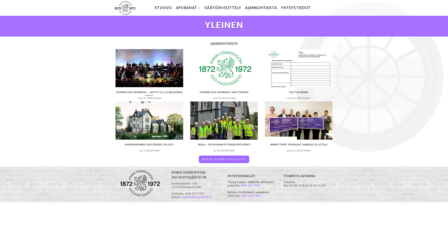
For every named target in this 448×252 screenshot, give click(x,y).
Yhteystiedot (296, 8)
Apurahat (186, 8)
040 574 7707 (250, 185)
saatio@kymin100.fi (196, 197)
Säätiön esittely (222, 8)
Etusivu (163, 8)
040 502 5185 (251, 196)
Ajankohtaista (261, 8)
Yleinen (157, 98)
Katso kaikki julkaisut (224, 159)
